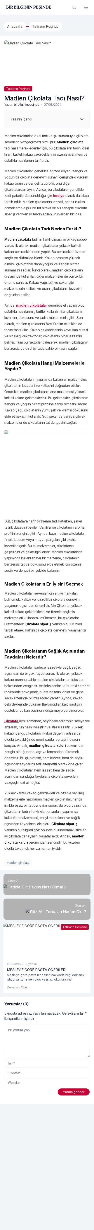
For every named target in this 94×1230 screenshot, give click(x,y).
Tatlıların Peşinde (18, 89)
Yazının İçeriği (21, 119)
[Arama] (74, 7)
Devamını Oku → (19, 987)
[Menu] (86, 7)
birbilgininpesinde (27, 104)
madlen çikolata (18, 862)
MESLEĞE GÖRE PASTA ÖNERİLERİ (36, 970)
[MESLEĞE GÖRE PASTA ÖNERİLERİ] (47, 940)
